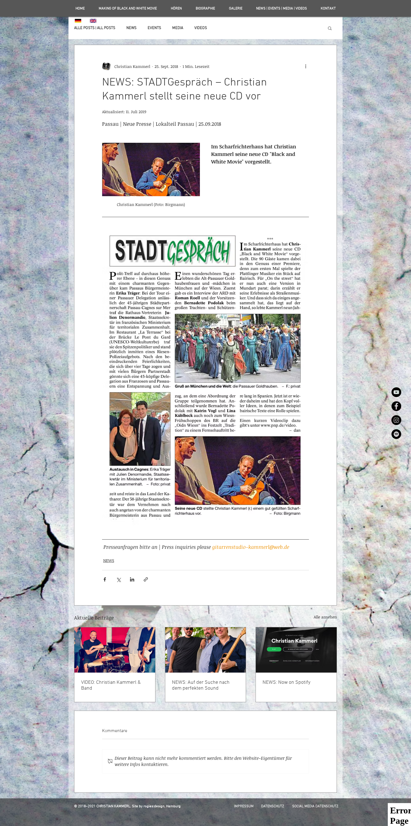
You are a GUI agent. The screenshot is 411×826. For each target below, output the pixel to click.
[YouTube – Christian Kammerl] (396, 392)
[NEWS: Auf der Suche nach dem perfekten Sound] (205, 650)
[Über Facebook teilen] (104, 579)
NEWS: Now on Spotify (286, 682)
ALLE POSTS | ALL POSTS (94, 28)
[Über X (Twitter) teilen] (118, 579)
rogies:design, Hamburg (162, 806)
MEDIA (177, 28)
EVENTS (154, 28)
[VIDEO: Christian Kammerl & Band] (114, 650)
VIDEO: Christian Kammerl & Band (111, 685)
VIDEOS (200, 28)
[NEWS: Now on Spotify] (296, 650)
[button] (329, 28)
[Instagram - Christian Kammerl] (396, 420)
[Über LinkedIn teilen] (132, 579)
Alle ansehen (325, 617)
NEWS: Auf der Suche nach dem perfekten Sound (201, 685)
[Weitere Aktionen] (305, 66)
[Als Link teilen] (145, 579)
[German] (78, 20)
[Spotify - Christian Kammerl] (396, 434)
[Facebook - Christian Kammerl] (396, 406)
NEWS (131, 28)
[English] (93, 20)
